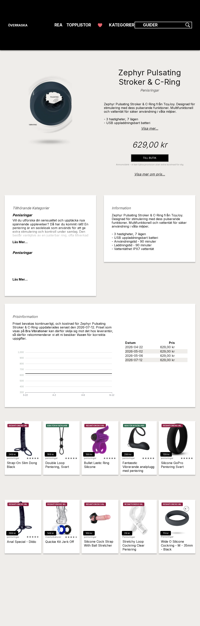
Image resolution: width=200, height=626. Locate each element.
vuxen (81, 335)
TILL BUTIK (149, 157)
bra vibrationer (36, 331)
